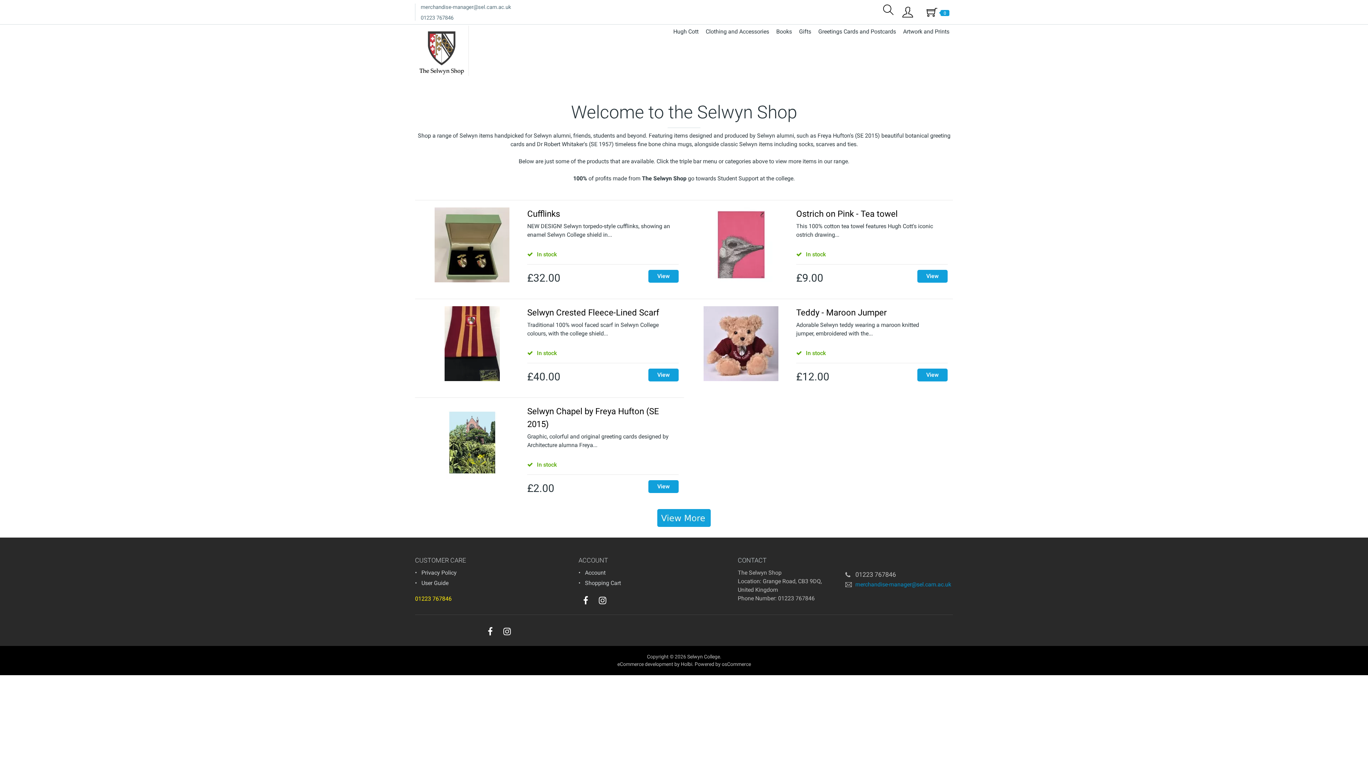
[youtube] (617, 602)
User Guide (435, 583)
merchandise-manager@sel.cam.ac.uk (466, 7)
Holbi (686, 664)
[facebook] (585, 600)
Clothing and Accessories (737, 31)
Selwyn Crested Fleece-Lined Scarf (593, 313)
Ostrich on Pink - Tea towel (847, 214)
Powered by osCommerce (723, 664)
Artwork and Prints (926, 31)
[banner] (684, 518)
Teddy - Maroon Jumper (841, 313)
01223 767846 (437, 18)
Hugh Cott (686, 31)
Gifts (805, 31)
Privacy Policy (439, 572)
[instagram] (602, 600)
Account (595, 572)
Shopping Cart (603, 583)
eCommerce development (645, 664)
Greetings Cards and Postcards (857, 31)
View (663, 276)
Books (784, 31)
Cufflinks (543, 214)
